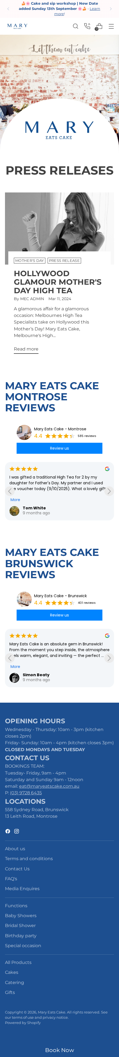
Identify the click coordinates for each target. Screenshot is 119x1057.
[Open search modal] (75, 26)
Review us (59, 448)
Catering (14, 982)
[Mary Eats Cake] (17, 26)
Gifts (10, 992)
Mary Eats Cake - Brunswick (60, 596)
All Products (18, 962)
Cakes (11, 972)
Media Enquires (22, 888)
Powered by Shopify (23, 1023)
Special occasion (23, 945)
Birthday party (21, 935)
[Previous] (8, 9)
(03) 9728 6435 (26, 792)
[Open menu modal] (111, 26)
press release (64, 261)
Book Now (59, 1050)
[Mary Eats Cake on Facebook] (8, 832)
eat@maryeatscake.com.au (49, 786)
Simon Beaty (36, 675)
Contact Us (17, 868)
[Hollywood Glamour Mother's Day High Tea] (59, 228)
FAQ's (11, 878)
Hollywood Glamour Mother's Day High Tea (58, 282)
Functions (16, 905)
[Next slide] (109, 491)
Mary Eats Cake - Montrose (60, 429)
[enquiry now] (87, 26)
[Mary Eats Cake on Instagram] (17, 832)
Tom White (34, 508)
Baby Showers (21, 915)
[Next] (111, 9)
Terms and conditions (29, 858)
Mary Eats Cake (51, 1012)
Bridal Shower (20, 925)
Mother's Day (29, 261)
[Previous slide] (10, 491)
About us (15, 848)
